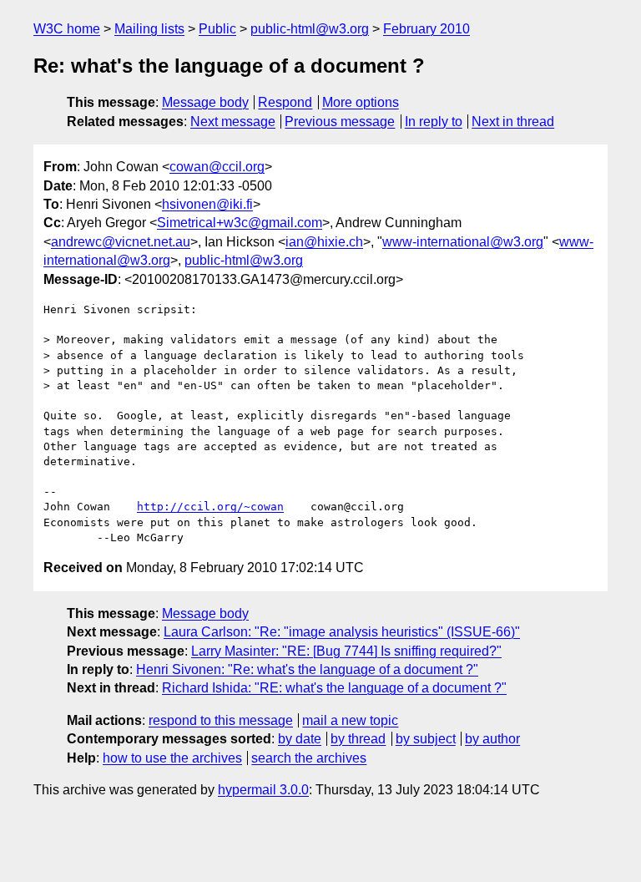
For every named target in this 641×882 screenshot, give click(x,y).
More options (360, 102)
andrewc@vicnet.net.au (120, 242)
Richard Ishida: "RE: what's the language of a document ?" (334, 688)
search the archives (308, 758)
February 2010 (426, 29)
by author (492, 739)
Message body (205, 102)
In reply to (433, 121)
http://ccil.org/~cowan (210, 506)
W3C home (66, 29)
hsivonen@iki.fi (207, 204)
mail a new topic (350, 720)
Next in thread (513, 121)
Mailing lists (149, 29)
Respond (285, 102)
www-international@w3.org (462, 242)
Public (217, 29)
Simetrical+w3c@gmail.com (239, 222)
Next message (232, 121)
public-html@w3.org (309, 29)
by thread (358, 739)
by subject (426, 739)
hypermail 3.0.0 (263, 790)
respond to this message (221, 720)
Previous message (340, 121)
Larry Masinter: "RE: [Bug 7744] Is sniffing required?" (346, 651)
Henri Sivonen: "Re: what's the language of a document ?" (307, 669)
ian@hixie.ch (324, 242)
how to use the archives (172, 758)
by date (299, 739)
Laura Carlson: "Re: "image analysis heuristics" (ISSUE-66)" (342, 632)
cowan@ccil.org (217, 167)
